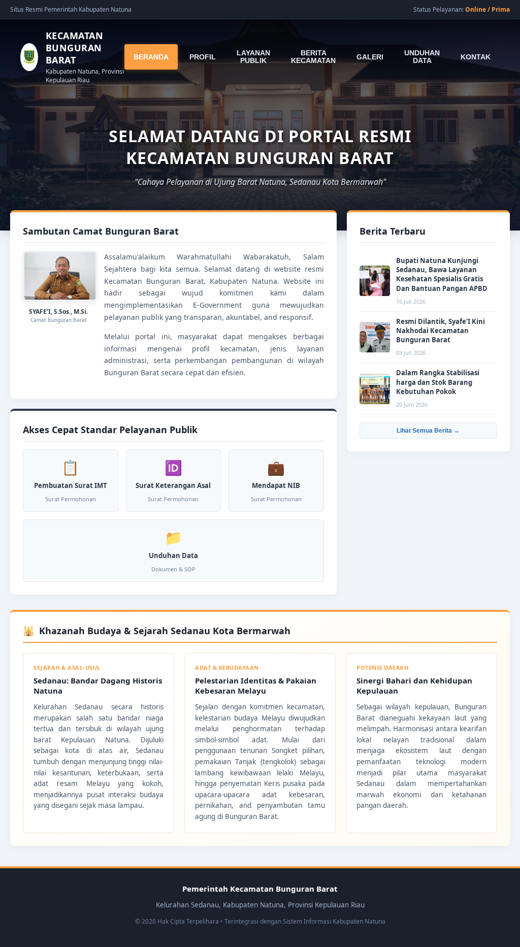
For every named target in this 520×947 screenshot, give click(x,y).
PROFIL (202, 57)
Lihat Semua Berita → (428, 430)
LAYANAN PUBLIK (253, 56)
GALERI (369, 57)
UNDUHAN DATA (422, 56)
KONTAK (476, 57)
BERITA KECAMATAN (313, 56)
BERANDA (151, 57)
